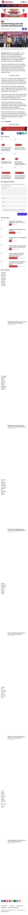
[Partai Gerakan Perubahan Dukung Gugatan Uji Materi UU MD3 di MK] (21, 156)
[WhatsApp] (26, 133)
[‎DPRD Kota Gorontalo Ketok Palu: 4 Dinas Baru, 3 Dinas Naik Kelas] (4, 738)
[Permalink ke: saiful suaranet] (2, 29)
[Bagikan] (26, 29)
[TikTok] (15, 901)
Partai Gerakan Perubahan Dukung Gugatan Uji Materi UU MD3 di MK (20, 163)
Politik (2, 21)
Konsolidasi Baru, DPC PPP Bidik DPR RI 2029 (6, 162)
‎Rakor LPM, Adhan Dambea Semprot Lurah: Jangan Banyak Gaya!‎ (16, 633)
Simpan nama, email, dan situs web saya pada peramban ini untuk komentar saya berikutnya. (14, 210)
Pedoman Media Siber (13, 907)
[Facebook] (18, 133)
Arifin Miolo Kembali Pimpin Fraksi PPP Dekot (20, 148)
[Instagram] (7, 901)
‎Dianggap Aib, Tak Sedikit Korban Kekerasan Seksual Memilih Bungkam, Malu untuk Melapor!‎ (17, 426)
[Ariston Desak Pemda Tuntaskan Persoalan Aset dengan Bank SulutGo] (21, 170)
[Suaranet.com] (10, 2)
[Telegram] (23, 133)
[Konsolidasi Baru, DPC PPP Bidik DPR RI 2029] (7, 156)
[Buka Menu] (24, 2)
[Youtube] (10, 901)
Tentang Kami (19, 906)
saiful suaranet (7, 28)
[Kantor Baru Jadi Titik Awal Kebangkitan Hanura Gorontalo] (7, 143)
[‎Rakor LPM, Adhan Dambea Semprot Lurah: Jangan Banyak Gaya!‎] (4, 634)
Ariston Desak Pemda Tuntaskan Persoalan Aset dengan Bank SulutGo (20, 177)
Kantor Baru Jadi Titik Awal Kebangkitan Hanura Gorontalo (6, 149)
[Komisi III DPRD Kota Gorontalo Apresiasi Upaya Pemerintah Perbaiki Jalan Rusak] (7, 170)
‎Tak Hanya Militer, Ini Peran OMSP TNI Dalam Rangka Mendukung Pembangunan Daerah (17, 841)
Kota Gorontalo (18, 144)
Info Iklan (11, 906)
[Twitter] (20, 133)
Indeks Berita (4, 906)
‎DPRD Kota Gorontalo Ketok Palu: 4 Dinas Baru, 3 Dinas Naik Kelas (16, 737)
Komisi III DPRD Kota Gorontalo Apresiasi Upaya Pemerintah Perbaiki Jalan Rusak (6, 177)
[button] (21, 2)
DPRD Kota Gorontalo (6, 172)
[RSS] (20, 901)
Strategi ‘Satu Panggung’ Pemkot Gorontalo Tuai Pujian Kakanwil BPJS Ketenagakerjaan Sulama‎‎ (17, 530)
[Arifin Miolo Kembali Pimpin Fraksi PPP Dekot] (21, 143)
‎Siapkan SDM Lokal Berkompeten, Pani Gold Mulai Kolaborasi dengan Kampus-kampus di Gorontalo (17, 322)
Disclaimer (3, 907)
